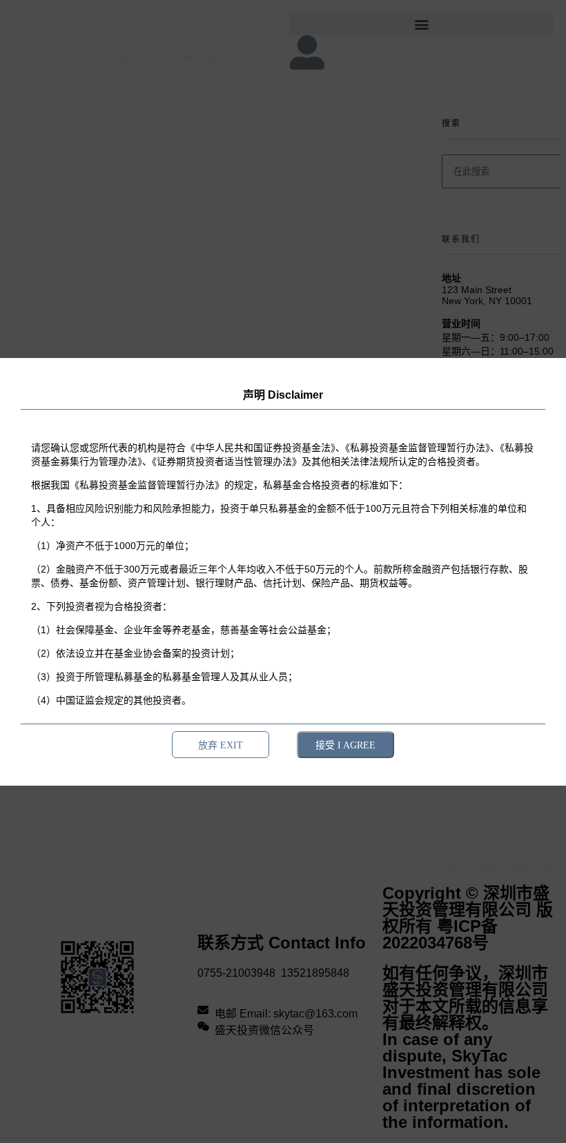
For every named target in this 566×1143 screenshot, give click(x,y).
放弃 (220, 745)
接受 (345, 745)
